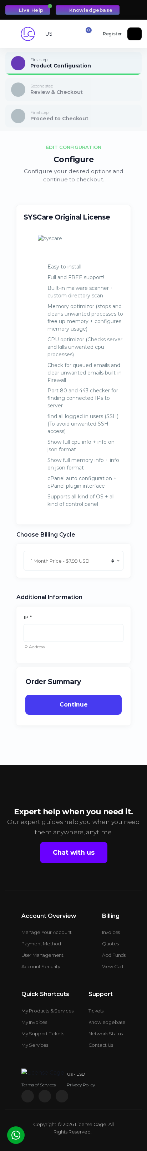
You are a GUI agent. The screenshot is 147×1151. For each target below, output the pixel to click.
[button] (45, 34)
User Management (42, 955)
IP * (28, 617)
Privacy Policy (81, 1084)
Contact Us (100, 1045)
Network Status (105, 1033)
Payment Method (41, 943)
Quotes (110, 943)
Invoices (111, 932)
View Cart (113, 966)
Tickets (96, 1011)
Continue (74, 704)
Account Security (40, 966)
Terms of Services (38, 1084)
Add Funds (114, 955)
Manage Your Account (46, 932)
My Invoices (34, 1022)
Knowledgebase (90, 10)
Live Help (30, 10)
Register (112, 33)
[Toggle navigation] (13, 34)
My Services (34, 1045)
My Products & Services (47, 1011)
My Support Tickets (42, 1033)
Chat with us (74, 852)
